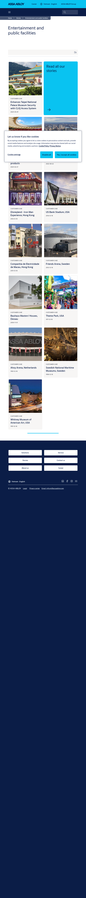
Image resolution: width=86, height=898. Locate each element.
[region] (43, 146)
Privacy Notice (55, 146)
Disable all (46, 155)
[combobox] (70, 12)
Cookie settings (14, 154)
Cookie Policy (44, 146)
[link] (34, 4)
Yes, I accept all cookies (66, 155)
